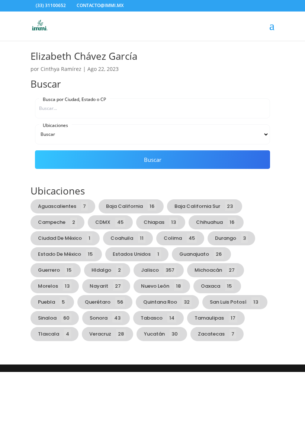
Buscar (152, 159)
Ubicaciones (55, 125)
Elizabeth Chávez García (83, 56)
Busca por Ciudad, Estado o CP (74, 99)
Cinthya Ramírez (61, 68)
